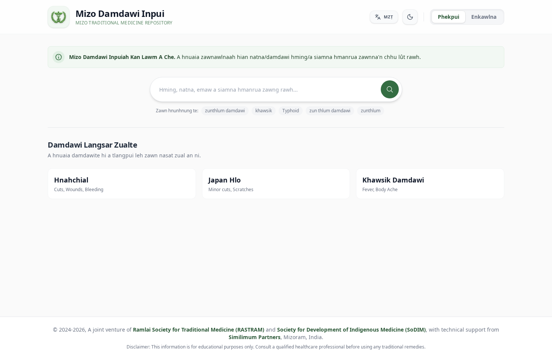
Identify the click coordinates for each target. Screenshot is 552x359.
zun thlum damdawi (329, 110)
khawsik (263, 110)
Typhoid (290, 110)
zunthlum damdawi (225, 110)
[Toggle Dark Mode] (410, 16)
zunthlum (370, 110)
